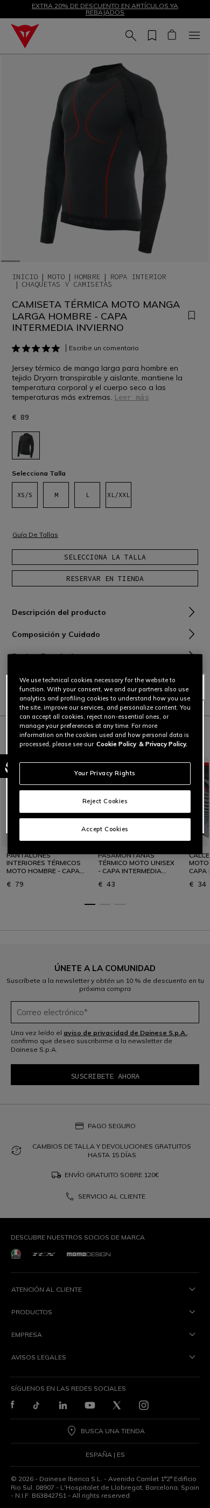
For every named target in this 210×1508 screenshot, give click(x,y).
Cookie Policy (116, 744)
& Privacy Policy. (163, 744)
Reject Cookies (105, 801)
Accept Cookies (105, 829)
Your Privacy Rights (105, 773)
